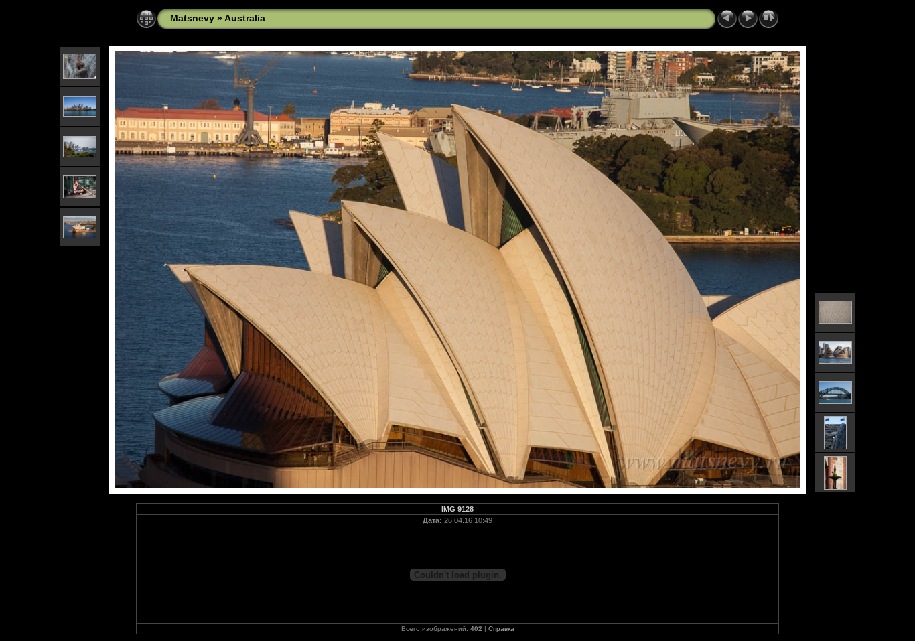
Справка (501, 628)
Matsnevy (192, 18)
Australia (244, 18)
